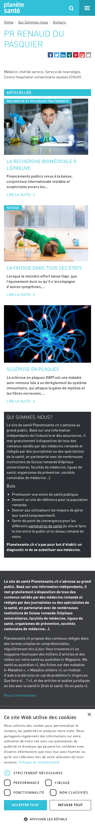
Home (8, 22)
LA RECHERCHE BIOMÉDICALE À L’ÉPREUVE (41, 164)
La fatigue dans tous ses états (44, 268)
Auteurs (59, 22)
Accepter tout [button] (25, 805)
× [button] (89, 715)
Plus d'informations (20, 695)
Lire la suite (19, 194)
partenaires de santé (45, 526)
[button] (50, 55)
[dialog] (47, 768)
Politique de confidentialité (38, 762)
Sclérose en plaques (33, 369)
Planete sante (13, 8)
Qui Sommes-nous (33, 22)
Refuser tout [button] (70, 805)
